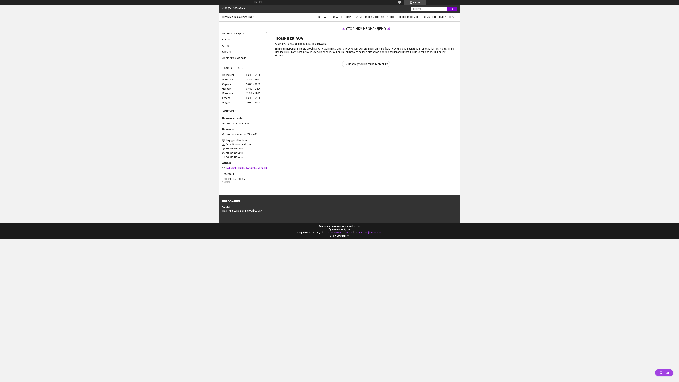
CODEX (226, 206)
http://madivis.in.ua (236, 140)
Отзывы (227, 51)
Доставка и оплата (372, 17)
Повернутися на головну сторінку (368, 64)
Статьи (226, 39)
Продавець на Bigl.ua (339, 229)
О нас (225, 45)
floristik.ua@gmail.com (238, 144)
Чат (667, 372)
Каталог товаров (343, 17)
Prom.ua (356, 226)
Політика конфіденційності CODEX (242, 210)
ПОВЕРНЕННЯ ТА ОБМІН (404, 17)
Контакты (324, 17)
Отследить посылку (433, 17)
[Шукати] (452, 9)
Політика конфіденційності (368, 232)
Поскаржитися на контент (340, 232)
